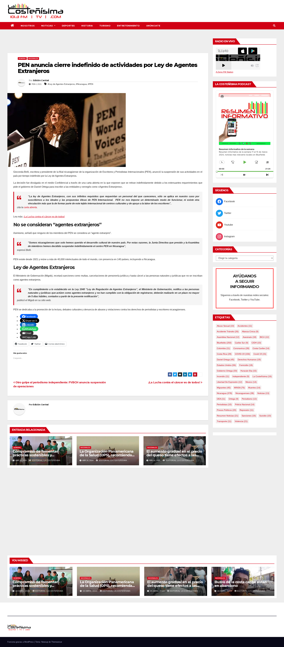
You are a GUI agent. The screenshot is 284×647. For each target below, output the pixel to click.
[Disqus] (107, 508)
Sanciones (249, 415)
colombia (223, 348)
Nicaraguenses (244, 393)
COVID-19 (242, 354)
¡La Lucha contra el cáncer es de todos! (44, 216)
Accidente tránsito (228, 331)
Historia (87, 25)
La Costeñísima (262, 376)
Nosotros (28, 25)
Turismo (105, 25)
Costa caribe (261, 348)
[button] (274, 25)
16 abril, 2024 (90, 591)
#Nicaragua (81, 84)
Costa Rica (224, 354)
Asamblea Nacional (228, 337)
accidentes (245, 326)
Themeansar (56, 642)
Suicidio (265, 415)
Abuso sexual (225, 326)
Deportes (68, 25)
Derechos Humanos (249, 359)
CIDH (256, 343)
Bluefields (224, 343)
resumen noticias (227, 415)
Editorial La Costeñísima (46, 460)
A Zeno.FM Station (224, 72)
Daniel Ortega (225, 359)
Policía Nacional (244, 404)
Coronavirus (241, 348)
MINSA (239, 387)
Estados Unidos (226, 365)
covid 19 (260, 354)
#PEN (90, 84)
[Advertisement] (108, 45)
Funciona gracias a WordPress (20, 642)
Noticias (47, 25)
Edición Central (41, 80)
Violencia (241, 421)
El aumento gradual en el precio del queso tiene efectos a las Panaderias (174, 455)
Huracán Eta (249, 371)
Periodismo (249, 399)
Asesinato (249, 337)
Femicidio (246, 365)
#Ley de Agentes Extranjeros (61, 84)
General (22, 58)
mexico (251, 382)
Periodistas (224, 404)
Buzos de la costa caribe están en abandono (240, 584)
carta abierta (30, 207)
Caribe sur (241, 343)
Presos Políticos (226, 410)
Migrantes (224, 387)
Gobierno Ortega (227, 371)
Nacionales (33, 58)
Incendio (223, 376)
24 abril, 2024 (23, 591)
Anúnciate (153, 25)
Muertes (254, 387)
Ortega (233, 399)
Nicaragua (224, 393)
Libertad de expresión (229, 382)
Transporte (224, 421)
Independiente (241, 376)
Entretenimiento (128, 25)
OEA (221, 399)
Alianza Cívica (250, 331)
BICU (264, 337)
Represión (247, 410)
